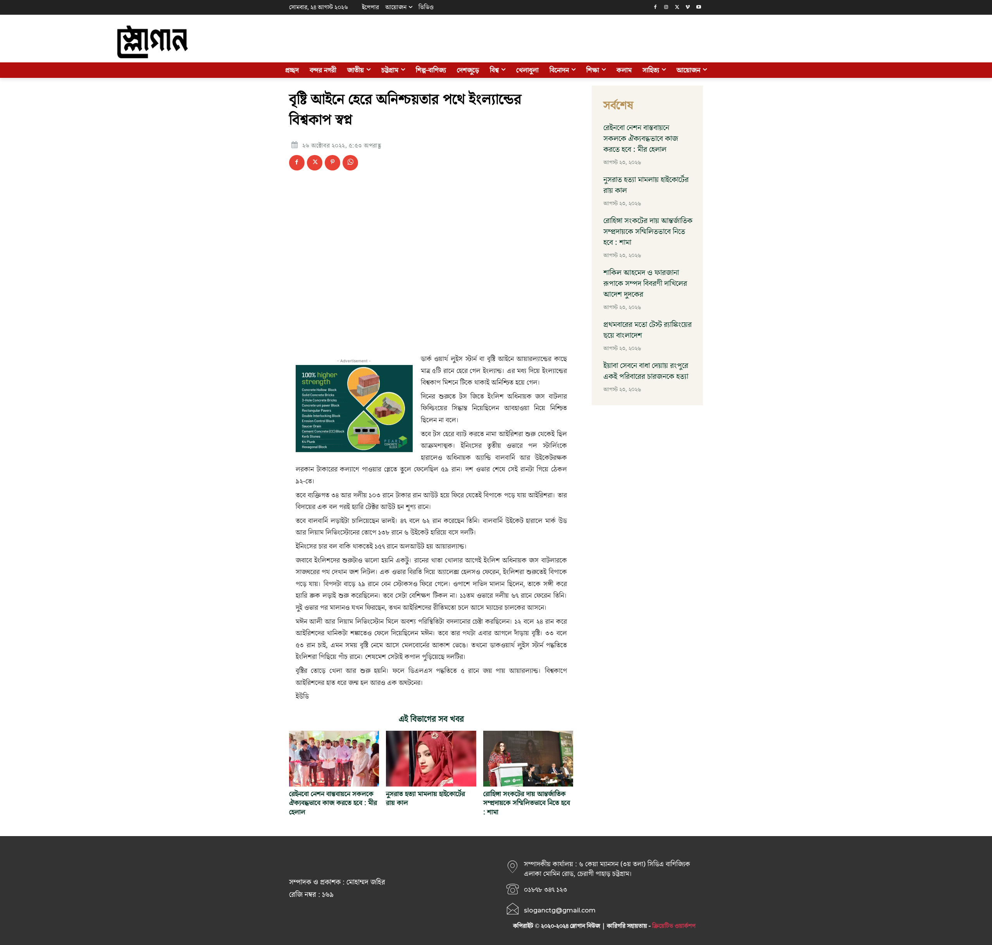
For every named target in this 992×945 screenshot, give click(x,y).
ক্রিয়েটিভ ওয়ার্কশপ (674, 926)
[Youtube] (698, 7)
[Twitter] (677, 7)
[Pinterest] (332, 162)
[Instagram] (666, 7)
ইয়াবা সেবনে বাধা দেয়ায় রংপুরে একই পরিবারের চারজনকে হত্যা (645, 371)
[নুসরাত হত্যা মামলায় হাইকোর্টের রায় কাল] (431, 759)
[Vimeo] (687, 7)
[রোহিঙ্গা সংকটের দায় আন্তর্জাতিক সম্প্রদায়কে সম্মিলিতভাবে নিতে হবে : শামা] (528, 759)
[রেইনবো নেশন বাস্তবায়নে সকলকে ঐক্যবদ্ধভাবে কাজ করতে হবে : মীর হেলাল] (334, 759)
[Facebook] (655, 7)
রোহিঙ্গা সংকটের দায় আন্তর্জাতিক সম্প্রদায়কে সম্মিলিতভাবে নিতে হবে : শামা (526, 803)
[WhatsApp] (350, 162)
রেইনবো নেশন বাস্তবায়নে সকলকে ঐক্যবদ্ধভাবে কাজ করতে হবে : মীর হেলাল (333, 803)
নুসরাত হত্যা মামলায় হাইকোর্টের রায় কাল (425, 798)
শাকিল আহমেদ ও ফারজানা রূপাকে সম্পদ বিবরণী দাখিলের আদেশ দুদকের (645, 283)
